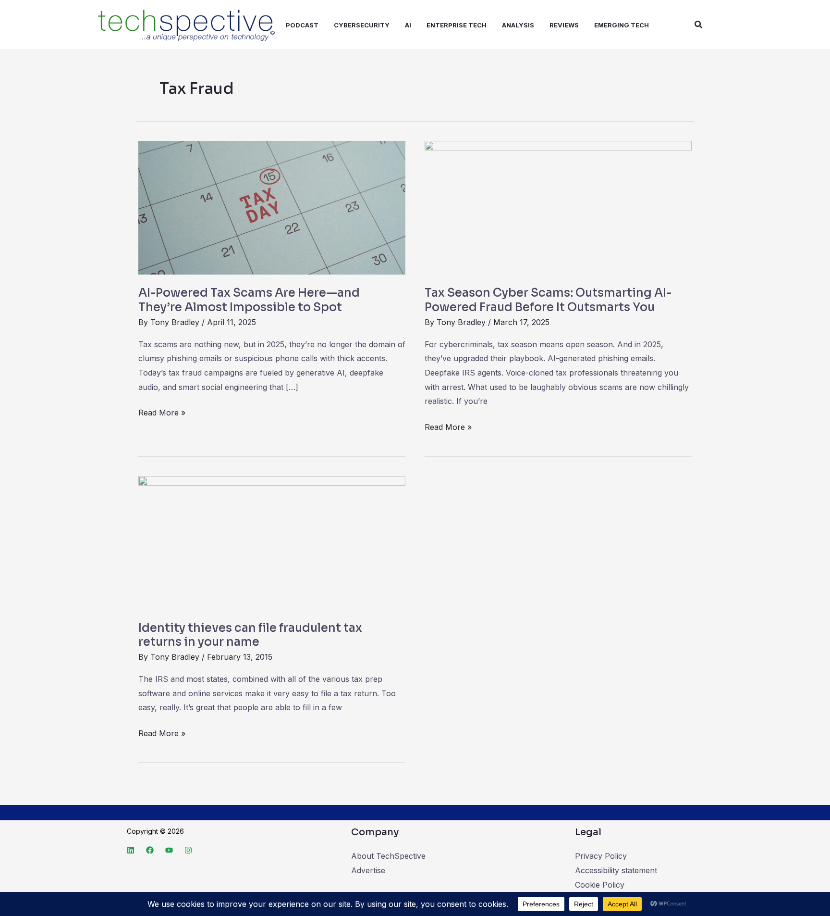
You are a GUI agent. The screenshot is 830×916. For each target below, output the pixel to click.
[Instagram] (188, 850)
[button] (699, 25)
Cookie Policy (599, 885)
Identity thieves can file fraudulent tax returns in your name (250, 635)
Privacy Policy (601, 856)
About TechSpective (388, 856)
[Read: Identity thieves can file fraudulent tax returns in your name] (271, 542)
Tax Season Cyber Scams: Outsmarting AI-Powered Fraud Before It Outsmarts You (548, 300)
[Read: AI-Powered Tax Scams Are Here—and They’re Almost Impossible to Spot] (271, 207)
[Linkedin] (130, 850)
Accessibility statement (616, 870)
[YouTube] (169, 850)
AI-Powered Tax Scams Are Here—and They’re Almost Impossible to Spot (249, 300)
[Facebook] (150, 850)
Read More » (161, 411)
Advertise (368, 870)
